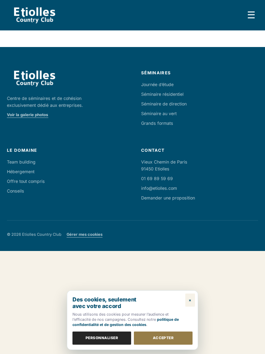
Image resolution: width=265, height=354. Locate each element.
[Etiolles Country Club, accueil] (34, 15)
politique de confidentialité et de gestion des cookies (125, 322)
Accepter (163, 338)
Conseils (15, 191)
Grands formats (157, 123)
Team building (21, 162)
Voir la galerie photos (27, 114)
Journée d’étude (157, 84)
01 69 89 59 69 (157, 178)
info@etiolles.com (159, 188)
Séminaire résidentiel (162, 94)
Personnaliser (102, 338)
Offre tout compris (26, 181)
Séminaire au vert (159, 113)
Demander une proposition (168, 198)
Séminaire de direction (164, 103)
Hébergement (21, 171)
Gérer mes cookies (84, 234)
